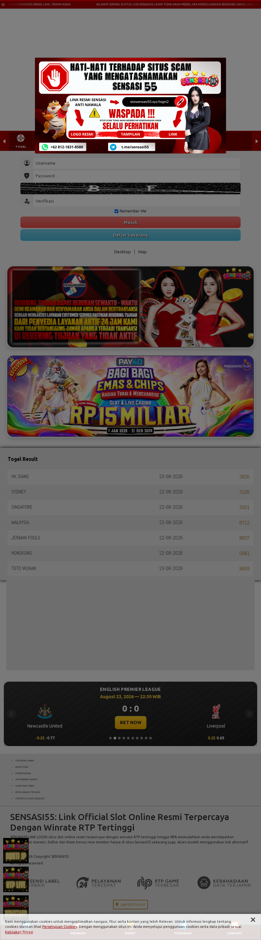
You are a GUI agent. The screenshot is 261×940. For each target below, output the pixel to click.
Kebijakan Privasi (19, 932)
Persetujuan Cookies (59, 927)
